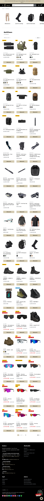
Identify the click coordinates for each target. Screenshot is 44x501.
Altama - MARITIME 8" (34, 301)
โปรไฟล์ (3, 480)
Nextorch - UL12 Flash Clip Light (21, 204)
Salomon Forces (33, 251)
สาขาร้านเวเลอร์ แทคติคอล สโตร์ (29, 453)
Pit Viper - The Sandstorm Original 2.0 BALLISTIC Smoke (8, 326)
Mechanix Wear (6, 152)
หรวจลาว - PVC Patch (7, 301)
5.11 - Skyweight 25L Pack (8, 105)
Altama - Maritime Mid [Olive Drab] (20, 302)
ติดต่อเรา (25, 451)
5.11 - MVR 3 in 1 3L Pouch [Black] (21, 106)
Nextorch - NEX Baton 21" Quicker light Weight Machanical (35, 130)
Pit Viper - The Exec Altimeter (34, 424)
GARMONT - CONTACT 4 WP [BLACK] (21, 279)
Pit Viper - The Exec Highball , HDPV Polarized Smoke (21, 375)
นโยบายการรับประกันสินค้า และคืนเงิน (30, 484)
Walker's (4, 227)
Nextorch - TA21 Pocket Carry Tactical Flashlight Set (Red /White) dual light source (35, 205)
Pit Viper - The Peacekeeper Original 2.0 (35, 350)
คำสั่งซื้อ (3, 482)
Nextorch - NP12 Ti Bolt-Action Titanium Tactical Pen (21, 180)
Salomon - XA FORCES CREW (34, 253)
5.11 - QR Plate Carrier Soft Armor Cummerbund (8, 55)
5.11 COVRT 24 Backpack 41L (21, 253)
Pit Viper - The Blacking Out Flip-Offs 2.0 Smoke (21, 326)
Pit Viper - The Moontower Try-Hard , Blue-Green (8, 424)
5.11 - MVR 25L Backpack (34, 105)
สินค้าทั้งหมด (7, 8)
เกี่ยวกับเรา (25, 448)
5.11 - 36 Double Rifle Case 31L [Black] (21, 130)
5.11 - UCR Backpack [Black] (8, 129)
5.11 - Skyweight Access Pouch (34, 55)
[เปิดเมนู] (2, 5)
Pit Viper (4, 323)
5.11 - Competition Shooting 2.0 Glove (7, 253)
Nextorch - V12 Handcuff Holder (35, 179)
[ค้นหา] (35, 5)
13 (25, 435)
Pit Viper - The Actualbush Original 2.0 (35, 375)
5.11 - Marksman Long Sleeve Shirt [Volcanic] (21, 230)
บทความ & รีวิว (26, 454)
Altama (17, 300)
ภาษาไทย (4, 489)
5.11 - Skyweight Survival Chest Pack (21, 80)
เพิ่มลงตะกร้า (9, 62)
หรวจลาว (4, 300)
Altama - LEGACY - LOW (8, 349)
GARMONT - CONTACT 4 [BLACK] (8, 279)
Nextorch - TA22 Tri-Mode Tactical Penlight (8, 179)
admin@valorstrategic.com (10, 473)
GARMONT (5, 276)
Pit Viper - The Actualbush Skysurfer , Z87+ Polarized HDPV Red (21, 424)
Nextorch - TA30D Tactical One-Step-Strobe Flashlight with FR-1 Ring (35, 155)
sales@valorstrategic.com (10, 464)
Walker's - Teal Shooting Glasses (8, 230)
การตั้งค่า (3, 484)
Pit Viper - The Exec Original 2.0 (7, 399)
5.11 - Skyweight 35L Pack (35, 79)
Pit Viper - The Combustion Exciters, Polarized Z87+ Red (20, 400)
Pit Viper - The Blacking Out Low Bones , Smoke (34, 399)
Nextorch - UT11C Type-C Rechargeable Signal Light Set (8, 204)
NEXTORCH (31, 128)
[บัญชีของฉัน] (38, 5)
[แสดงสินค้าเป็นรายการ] (39, 37)
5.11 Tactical (5, 52)
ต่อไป (38, 435)
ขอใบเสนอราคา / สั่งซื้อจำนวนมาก (29, 449)
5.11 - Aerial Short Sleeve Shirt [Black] (35, 230)
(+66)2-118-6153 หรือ (8, 456)
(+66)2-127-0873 (7, 468)
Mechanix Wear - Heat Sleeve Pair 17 (7, 155)
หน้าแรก (3, 8)
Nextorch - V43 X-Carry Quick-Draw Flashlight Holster (21, 155)
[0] (41, 5)
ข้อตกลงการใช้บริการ (27, 480)
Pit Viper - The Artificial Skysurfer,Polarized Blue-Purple (8, 375)
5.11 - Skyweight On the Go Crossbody (8, 80)
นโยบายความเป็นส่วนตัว (28, 479)
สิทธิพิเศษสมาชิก (5, 479)
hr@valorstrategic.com (9, 469)
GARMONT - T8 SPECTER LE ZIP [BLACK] (35, 279)
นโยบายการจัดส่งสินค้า (27, 482)
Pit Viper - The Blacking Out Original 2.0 (21, 350)
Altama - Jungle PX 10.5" (35, 325)
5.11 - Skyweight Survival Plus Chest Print (21, 55)
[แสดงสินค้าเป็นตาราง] (37, 37)
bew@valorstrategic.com (14, 459)
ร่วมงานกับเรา (26, 456)
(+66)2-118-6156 (7, 463)
